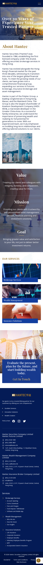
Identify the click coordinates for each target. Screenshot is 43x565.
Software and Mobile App (15, 511)
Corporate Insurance (13, 535)
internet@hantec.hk (11, 445)
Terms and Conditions (20, 560)
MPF (8, 543)
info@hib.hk (9, 480)
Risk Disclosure (21, 562)
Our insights (11, 524)
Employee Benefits (13, 538)
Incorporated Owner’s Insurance (17, 546)
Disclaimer (7, 560)
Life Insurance (11, 533)
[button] (39, 3)
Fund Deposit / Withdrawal (15, 509)
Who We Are (11, 519)
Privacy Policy (35, 560)
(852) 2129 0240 (10, 461)
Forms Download (12, 503)
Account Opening (12, 501)
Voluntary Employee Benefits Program (19, 540)
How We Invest (12, 522)
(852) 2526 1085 (10, 440)
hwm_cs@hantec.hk (11, 464)
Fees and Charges (12, 506)
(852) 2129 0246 (10, 478)
